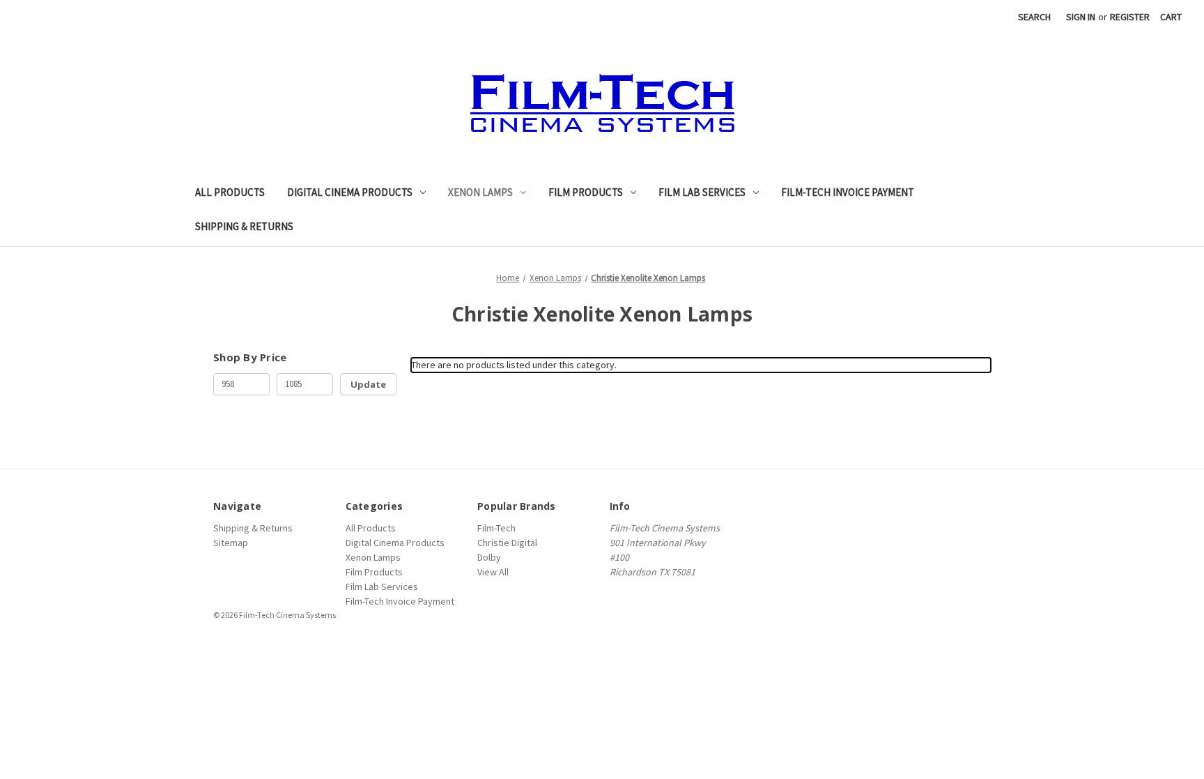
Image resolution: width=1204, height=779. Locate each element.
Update (368, 384)
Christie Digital (507, 542)
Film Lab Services (702, 192)
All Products (230, 192)
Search (1034, 16)
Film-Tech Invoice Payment (847, 192)
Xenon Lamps (480, 192)
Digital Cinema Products (349, 192)
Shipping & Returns (244, 226)
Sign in (1080, 16)
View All (493, 572)
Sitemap (230, 542)
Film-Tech (496, 528)
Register (1130, 16)
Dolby (489, 557)
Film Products (585, 192)
